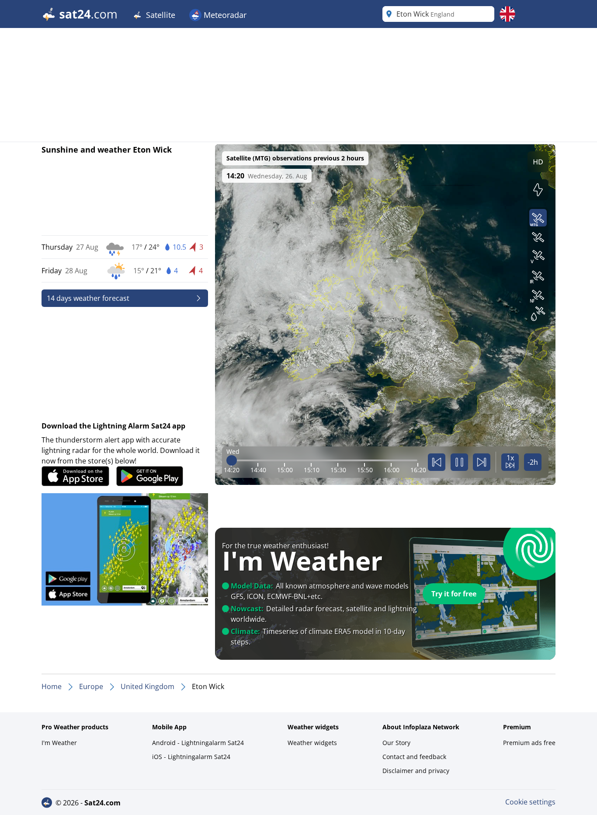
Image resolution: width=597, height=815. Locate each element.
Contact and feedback (414, 756)
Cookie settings (530, 802)
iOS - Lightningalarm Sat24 (191, 756)
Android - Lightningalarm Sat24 (198, 742)
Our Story (396, 742)
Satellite (159, 15)
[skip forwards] (481, 462)
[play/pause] (459, 462)
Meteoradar (223, 15)
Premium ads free (529, 742)
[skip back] (436, 462)
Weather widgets (312, 742)
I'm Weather (59, 742)
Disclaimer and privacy (415, 770)
